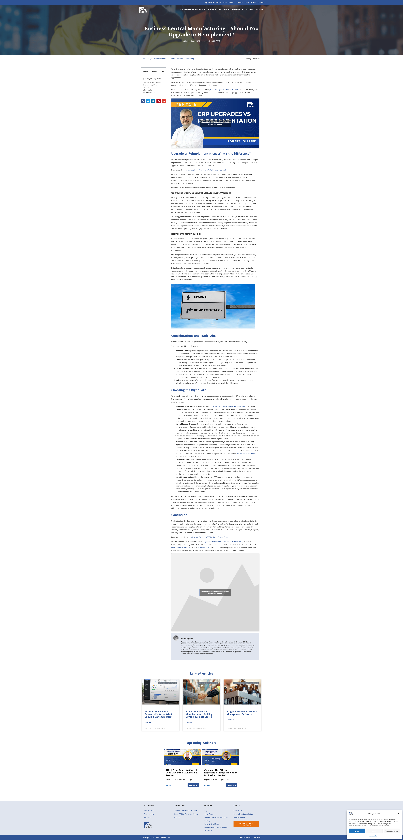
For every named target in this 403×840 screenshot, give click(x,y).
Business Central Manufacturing (181, 58)
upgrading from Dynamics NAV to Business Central (206, 170)
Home (144, 58)
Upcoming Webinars (149, 92)
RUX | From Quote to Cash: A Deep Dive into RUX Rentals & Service (182, 773)
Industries (223, 9)
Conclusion (146, 87)
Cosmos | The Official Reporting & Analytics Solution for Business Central (220, 773)
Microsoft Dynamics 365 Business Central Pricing (210, 537)
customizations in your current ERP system (229, 406)
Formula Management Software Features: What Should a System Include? (158, 714)
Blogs (150, 58)
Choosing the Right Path (150, 85)
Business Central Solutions (191, 9)
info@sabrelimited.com (180, 547)
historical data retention (246, 453)
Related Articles (147, 90)
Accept (357, 831)
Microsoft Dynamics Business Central (224, 89)
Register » (193, 785)
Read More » (149, 722)
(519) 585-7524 (203, 547)
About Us (249, 9)
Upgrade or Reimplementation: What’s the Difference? (152, 79)
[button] (399, 814)
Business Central (160, 58)
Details (168, 785)
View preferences (391, 831)
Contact (259, 9)
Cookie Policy (373, 836)
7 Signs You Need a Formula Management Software (242, 713)
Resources (236, 9)
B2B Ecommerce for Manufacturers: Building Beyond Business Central (199, 714)
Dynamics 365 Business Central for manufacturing (223, 541)
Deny (374, 831)
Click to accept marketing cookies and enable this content (215, 123)
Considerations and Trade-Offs (152, 82)
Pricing (211, 9)
